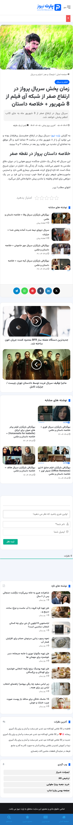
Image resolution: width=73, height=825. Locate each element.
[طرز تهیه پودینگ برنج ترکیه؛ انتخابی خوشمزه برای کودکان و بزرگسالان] (61, 673)
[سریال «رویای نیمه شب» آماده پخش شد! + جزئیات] (61, 234)
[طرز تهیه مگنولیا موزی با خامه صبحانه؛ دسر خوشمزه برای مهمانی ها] (61, 658)
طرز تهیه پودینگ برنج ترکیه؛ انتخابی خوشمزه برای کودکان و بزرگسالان (28, 670)
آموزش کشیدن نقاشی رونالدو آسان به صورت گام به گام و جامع (37, 745)
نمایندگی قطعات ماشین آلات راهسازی (47, 751)
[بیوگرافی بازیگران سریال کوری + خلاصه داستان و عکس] (54, 415)
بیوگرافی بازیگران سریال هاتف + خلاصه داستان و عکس (20, 469)
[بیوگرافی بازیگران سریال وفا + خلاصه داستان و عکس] (61, 219)
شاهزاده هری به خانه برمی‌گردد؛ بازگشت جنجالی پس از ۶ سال (26, 594)
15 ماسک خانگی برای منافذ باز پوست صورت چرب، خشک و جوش (28, 701)
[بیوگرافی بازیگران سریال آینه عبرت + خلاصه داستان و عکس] (61, 265)
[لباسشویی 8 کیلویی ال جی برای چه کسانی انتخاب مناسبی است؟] (61, 628)
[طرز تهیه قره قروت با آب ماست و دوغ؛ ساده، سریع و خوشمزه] (61, 613)
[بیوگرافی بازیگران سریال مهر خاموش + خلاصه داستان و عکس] (61, 249)
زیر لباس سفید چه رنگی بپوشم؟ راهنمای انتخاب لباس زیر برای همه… (26, 686)
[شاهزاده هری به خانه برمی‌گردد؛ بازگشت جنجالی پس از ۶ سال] (61, 597)
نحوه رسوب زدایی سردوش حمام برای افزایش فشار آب (27, 640)
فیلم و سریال (36, 74)
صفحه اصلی (61, 74)
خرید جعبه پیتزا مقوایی (58, 784)
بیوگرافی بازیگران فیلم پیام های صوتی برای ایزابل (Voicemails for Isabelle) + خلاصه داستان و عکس (20, 432)
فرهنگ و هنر (48, 74)
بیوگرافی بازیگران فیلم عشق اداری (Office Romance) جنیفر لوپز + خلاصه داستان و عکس (54, 471)
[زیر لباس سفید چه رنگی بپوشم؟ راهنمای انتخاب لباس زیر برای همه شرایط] (61, 688)
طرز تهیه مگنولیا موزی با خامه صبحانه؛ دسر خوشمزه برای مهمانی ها (28, 655)
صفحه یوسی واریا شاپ (58, 791)
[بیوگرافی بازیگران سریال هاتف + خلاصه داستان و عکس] (19, 455)
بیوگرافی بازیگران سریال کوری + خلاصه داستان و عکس (55, 428)
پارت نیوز (55, 136)
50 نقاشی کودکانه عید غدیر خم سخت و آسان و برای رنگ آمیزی (35, 729)
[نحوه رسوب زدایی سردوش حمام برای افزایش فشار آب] (61, 643)
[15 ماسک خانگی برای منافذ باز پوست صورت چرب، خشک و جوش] (61, 704)
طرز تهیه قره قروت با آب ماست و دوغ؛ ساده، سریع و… (27, 610)
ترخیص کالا (64, 778)
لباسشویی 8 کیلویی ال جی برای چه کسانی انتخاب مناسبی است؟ (29, 625)
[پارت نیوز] (49, 7)
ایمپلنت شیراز (62, 772)
